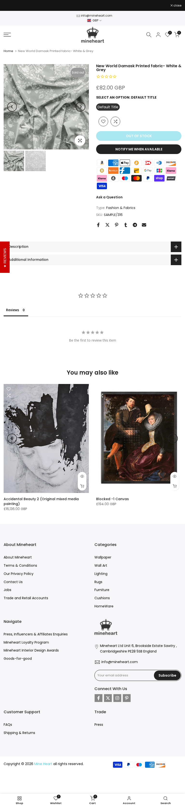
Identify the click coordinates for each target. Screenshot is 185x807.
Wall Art (100, 565)
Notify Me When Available (138, 149)
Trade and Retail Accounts (26, 598)
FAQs (8, 724)
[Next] (80, 107)
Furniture (101, 589)
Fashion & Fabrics (120, 207)
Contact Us (13, 581)
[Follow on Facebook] (98, 698)
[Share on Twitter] (107, 225)
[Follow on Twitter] (108, 698)
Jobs (7, 589)
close (10, 5)
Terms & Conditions (20, 565)
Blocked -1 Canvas (112, 499)
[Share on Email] (144, 225)
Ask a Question (109, 197)
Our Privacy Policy (18, 573)
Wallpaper (102, 557)
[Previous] (12, 107)
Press (98, 724)
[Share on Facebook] (98, 225)
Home (8, 51)
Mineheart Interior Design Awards (31, 650)
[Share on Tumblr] (126, 225)
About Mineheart (18, 557)
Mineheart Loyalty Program (26, 642)
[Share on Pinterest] (116, 225)
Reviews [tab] (12, 310)
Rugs (98, 581)
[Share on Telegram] (135, 225)
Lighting (100, 573)
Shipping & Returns (19, 732)
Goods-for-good (18, 658)
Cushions (102, 598)
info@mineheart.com (96, 15)
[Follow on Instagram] (117, 698)
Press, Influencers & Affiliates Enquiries (36, 634)
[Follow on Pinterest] (127, 698)
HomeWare (103, 606)
